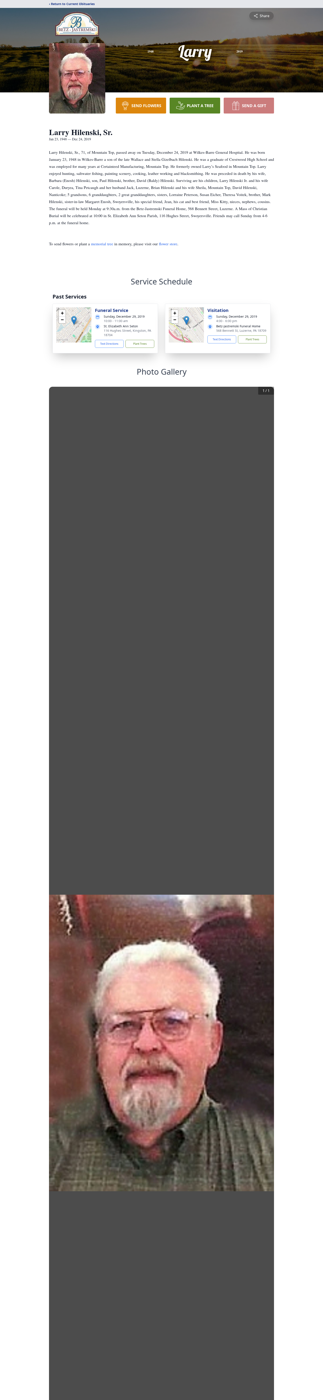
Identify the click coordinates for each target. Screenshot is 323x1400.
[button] (74, 320)
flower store (168, 243)
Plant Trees (140, 344)
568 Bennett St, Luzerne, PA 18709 (241, 330)
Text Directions (109, 344)
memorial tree (102, 243)
